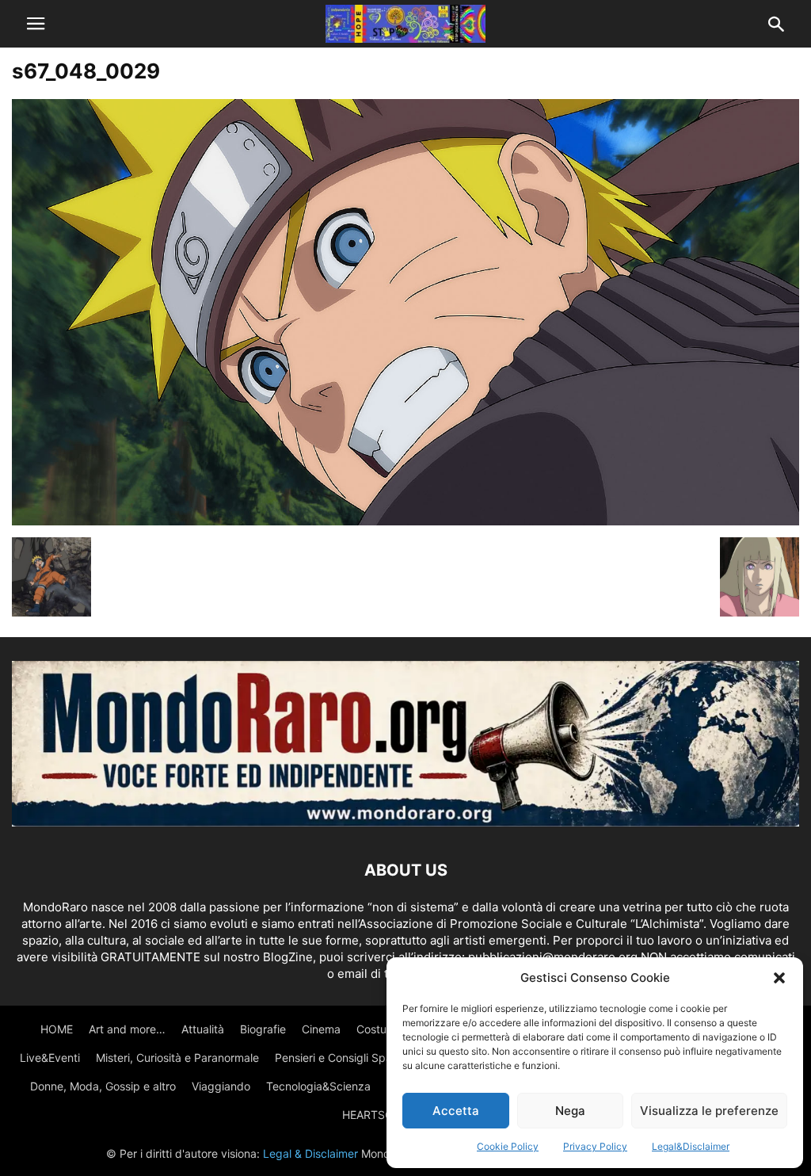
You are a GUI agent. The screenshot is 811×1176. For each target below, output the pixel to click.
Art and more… (127, 1029)
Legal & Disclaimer (310, 1153)
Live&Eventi (50, 1057)
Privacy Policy (595, 1146)
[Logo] (405, 822)
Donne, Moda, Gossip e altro (103, 1086)
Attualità (202, 1029)
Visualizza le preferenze (709, 1110)
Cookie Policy (508, 1146)
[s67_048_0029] (405, 521)
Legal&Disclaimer (690, 1146)
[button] (779, 978)
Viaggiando (221, 1086)
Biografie (263, 1029)
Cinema (321, 1029)
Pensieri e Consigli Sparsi (339, 1057)
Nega (570, 1110)
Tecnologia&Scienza (318, 1086)
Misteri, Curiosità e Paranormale (177, 1057)
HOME (56, 1029)
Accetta (455, 1110)
